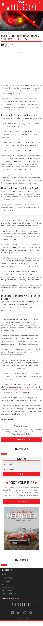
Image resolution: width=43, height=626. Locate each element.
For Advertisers (8, 587)
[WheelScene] (2, 32)
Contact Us (6, 581)
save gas (18, 392)
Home (4, 575)
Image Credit (5, 28)
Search (40, 3)
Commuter (7, 32)
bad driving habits (26, 307)
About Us (5, 584)
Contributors (7, 578)
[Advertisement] (21, 67)
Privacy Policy (7, 590)
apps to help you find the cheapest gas (23, 390)
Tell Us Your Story (21, 501)
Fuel (4, 453)
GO (21, 474)
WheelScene (26, 618)
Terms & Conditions (9, 593)
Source (12, 28)
